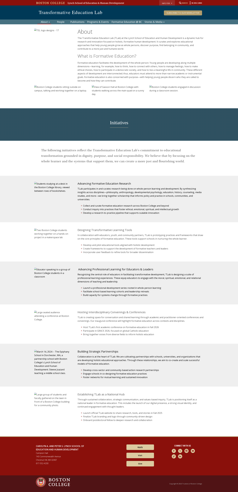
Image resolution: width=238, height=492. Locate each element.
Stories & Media (154, 22)
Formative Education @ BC (127, 22)
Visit (140, 455)
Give (140, 463)
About (44, 22)
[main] (119, 228)
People (60, 22)
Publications (77, 22)
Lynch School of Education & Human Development (96, 3)
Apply (140, 447)
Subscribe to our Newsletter (183, 13)
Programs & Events (98, 22)
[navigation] (119, 22)
